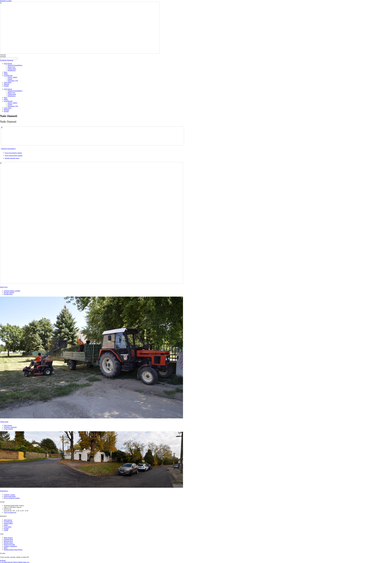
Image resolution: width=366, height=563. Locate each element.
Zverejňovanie (8, 75)
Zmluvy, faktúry (12, 77)
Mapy (5, 72)
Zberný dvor (11, 67)
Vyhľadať (3, 55)
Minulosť (6, 84)
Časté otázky (8, 82)
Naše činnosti (8, 63)
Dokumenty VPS (13, 80)
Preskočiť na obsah (6, 1)
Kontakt (6, 86)
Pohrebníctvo (12, 70)
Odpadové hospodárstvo (15, 65)
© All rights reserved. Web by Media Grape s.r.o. (14, 562)
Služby (6, 74)
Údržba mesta (12, 68)
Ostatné (10, 79)
